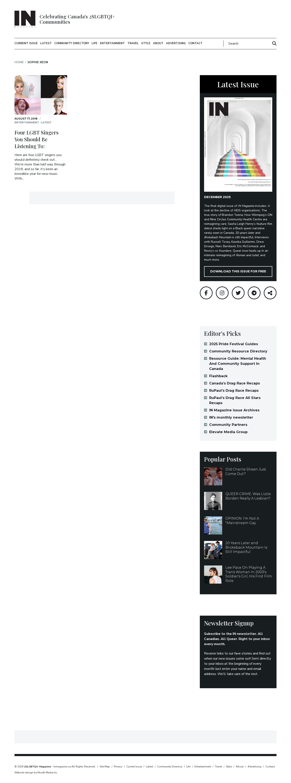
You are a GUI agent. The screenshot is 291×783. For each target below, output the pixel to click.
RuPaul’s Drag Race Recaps (234, 391)
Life (94, 43)
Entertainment (112, 43)
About (158, 43)
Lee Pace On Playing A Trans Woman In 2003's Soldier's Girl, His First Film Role (248, 574)
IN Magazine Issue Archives (234, 410)
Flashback (218, 376)
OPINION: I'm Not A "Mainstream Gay (242, 520)
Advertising (176, 43)
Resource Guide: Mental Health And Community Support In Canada (237, 363)
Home (19, 62)
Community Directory (71, 43)
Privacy (118, 766)
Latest (46, 43)
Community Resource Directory (238, 351)
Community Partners (228, 425)
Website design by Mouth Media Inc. (36, 772)
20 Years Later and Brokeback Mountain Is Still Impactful (246, 547)
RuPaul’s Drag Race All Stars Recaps (235, 400)
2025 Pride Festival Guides (233, 344)
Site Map (105, 766)
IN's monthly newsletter (231, 417)
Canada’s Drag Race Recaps (234, 383)
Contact (195, 43)
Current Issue (26, 43)
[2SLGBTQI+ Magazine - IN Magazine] (24, 19)
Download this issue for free (238, 271)
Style (145, 43)
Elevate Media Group (228, 432)
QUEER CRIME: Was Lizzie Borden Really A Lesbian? (248, 496)
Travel (133, 43)
